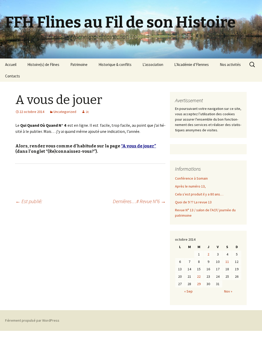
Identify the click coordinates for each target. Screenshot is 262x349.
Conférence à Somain (191, 178)
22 (199, 276)
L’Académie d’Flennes (191, 64)
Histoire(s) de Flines (43, 64)
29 (199, 284)
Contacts (12, 76)
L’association (153, 64)
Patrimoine (79, 64)
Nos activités (230, 64)
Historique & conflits (115, 64)
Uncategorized (64, 111)
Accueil (10, 64)
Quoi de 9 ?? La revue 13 (193, 202)
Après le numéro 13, (190, 186)
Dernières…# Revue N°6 (139, 201)
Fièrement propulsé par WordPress (32, 320)
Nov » (228, 291)
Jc (87, 111)
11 (227, 261)
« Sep (188, 291)
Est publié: (28, 201)
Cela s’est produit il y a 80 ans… (199, 194)
